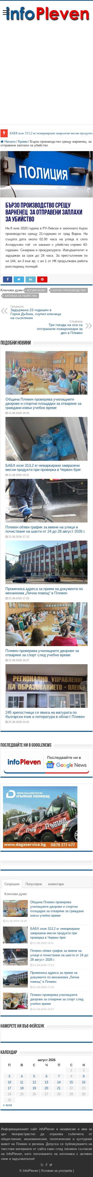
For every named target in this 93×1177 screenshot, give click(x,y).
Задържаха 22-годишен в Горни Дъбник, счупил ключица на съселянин (35, 312)
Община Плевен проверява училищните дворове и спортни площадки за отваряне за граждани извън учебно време (43, 403)
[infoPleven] (46, 13)
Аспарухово (36, 290)
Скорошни (11, 884)
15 (71, 1082)
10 (9, 1082)
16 (83, 1082)
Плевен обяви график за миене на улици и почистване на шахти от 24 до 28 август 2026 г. (45, 529)
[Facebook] (46, 1165)
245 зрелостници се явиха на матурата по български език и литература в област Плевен (45, 714)
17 (9, 1088)
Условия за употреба (56, 1171)
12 (34, 1082)
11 (21, 1082)
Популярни (34, 884)
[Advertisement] (46, 70)
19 (34, 1088)
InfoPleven (30, 1171)
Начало (9, 141)
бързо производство (69, 290)
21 (59, 1088)
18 (22, 1088)
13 (46, 1082)
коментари (56, 884)
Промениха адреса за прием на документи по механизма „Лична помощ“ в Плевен (44, 591)
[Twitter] (51, 1165)
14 (59, 1082)
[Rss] (42, 1165)
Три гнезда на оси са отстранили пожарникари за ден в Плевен (60, 327)
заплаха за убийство (21, 295)
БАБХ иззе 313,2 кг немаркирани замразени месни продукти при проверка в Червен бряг (43, 467)
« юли (7, 1105)
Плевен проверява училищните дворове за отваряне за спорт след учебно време (42, 653)
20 (46, 1088)
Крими (23, 141)
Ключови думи (15, 894)
